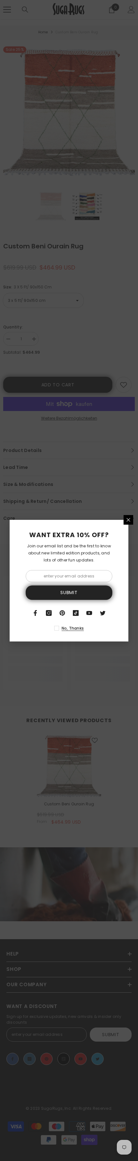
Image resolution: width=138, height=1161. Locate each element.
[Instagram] (49, 613)
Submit (68, 592)
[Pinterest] (62, 613)
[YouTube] (89, 613)
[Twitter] (102, 613)
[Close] (128, 520)
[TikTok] (75, 613)
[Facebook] (35, 613)
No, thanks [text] (73, 628)
